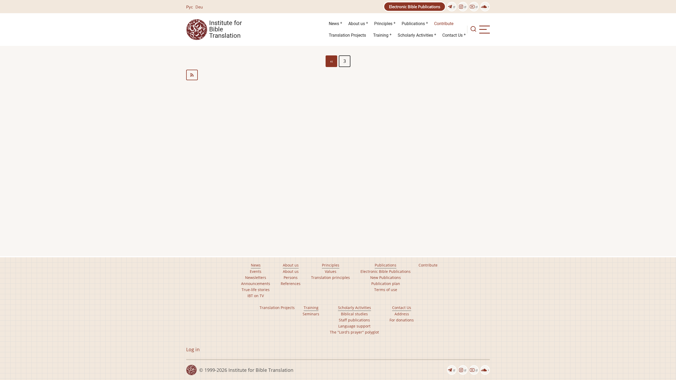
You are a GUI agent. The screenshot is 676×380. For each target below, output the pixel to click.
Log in (193, 349)
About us (356, 23)
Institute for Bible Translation (225, 29)
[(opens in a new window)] (452, 6)
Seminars (311, 313)
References (291, 283)
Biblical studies (354, 313)
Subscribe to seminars (338, 75)
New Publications (385, 277)
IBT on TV (255, 295)
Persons (291, 277)
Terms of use (385, 289)
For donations (401, 319)
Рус (189, 7)
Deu (199, 7)
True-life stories (256, 289)
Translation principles (330, 277)
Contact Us (452, 35)
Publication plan (385, 283)
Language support (354, 326)
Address (402, 313)
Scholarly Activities (415, 35)
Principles (383, 23)
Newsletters (255, 277)
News (334, 23)
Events (255, 271)
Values (330, 271)
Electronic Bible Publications (414, 6)
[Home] (196, 29)
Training (380, 35)
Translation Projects (347, 35)
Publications (413, 23)
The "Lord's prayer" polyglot (354, 332)
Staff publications (354, 319)
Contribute (443, 23)
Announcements (255, 283)
